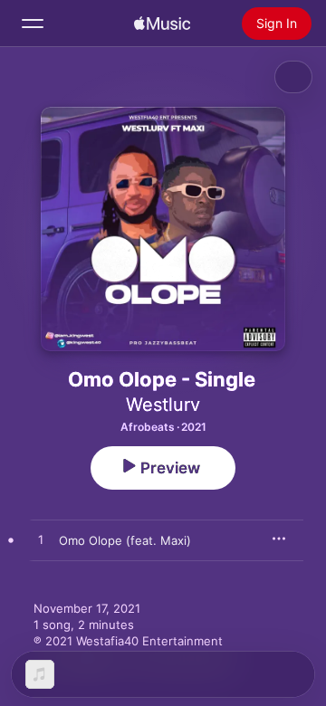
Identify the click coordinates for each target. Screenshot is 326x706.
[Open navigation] (33, 23)
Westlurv (163, 404)
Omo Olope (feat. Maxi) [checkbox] (125, 540)
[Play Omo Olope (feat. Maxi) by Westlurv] (41, 540)
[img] (162, 23)
